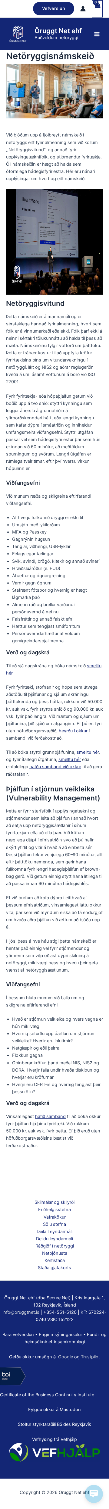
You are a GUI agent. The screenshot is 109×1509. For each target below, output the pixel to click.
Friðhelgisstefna (54, 1209)
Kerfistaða (55, 1260)
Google (65, 1357)
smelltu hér (88, 752)
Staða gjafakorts (54, 1267)
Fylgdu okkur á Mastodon (54, 1409)
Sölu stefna (54, 1224)
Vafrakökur (55, 1217)
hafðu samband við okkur (55, 766)
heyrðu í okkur (73, 731)
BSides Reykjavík (74, 1424)
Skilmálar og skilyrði (54, 1202)
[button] (53, 8)
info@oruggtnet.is (20, 1312)
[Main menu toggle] (97, 34)
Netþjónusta (54, 1253)
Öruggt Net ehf (58, 31)
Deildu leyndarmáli (54, 1238)
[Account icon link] (83, 8)
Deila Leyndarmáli (54, 1231)
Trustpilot (90, 1357)
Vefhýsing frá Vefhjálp (54, 1439)
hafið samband (50, 1116)
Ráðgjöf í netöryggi (54, 1246)
